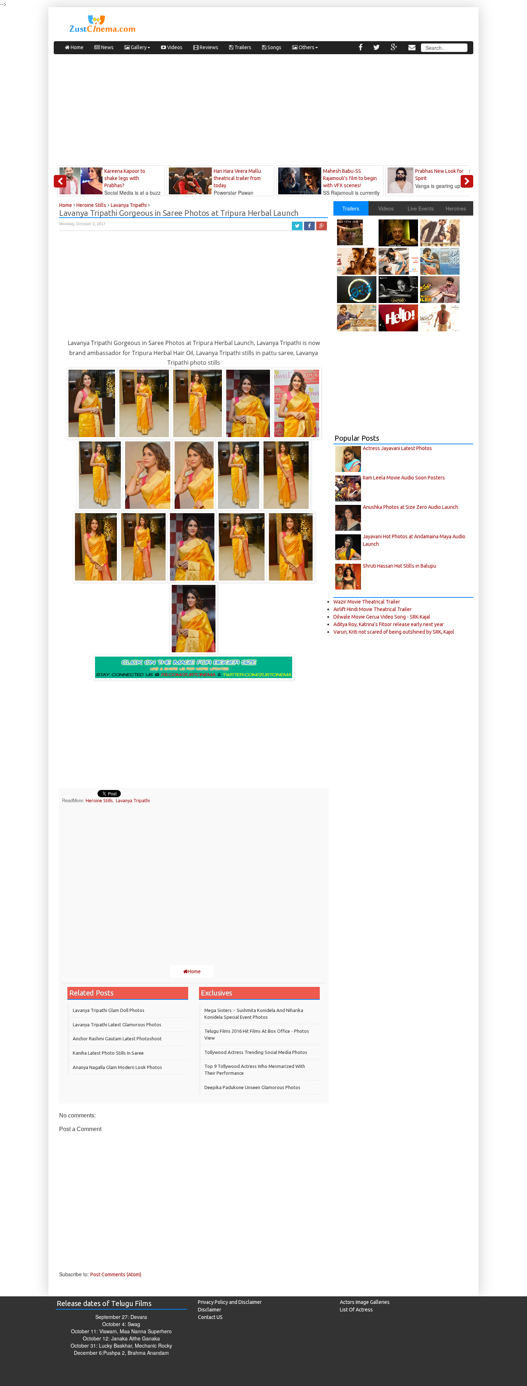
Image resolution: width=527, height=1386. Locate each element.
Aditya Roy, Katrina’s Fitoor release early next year (388, 624)
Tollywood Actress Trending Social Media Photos (255, 1052)
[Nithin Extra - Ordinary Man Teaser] (440, 232)
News (107, 47)
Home (77, 47)
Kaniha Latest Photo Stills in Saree (108, 1052)
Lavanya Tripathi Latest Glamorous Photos (117, 1024)
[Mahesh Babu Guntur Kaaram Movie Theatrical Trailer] (357, 232)
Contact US (210, 1317)
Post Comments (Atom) (115, 1274)
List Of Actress (356, 1309)
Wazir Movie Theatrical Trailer (366, 602)
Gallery (138, 47)
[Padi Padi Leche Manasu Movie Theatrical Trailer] (440, 261)
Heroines (456, 208)
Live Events (421, 208)
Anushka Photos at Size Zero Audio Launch (410, 507)
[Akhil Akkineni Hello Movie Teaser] (399, 317)
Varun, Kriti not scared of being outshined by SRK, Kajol (393, 632)
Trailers (242, 47)
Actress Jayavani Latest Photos (397, 448)
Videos (174, 47)
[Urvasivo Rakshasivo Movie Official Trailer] (399, 261)
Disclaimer (209, 1309)
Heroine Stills (99, 800)
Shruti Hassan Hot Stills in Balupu (399, 566)
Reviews (208, 47)
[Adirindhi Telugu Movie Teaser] (440, 317)
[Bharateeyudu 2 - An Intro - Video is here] (399, 232)
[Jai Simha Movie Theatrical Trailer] (440, 289)
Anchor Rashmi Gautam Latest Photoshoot (117, 1038)
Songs (273, 47)
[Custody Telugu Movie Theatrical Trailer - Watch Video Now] (357, 261)
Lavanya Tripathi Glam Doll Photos (108, 1010)
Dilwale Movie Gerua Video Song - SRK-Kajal (381, 617)
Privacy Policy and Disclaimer (230, 1302)
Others (306, 47)
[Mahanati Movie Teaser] (399, 289)
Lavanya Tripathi (133, 800)
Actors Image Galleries (365, 1302)
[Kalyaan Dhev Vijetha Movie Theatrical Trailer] (357, 289)
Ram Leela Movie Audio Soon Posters (404, 478)
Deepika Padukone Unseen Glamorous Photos (252, 1087)
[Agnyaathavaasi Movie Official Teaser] (357, 317)
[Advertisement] (263, 111)
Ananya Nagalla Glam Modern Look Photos (117, 1067)
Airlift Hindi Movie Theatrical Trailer (372, 609)
